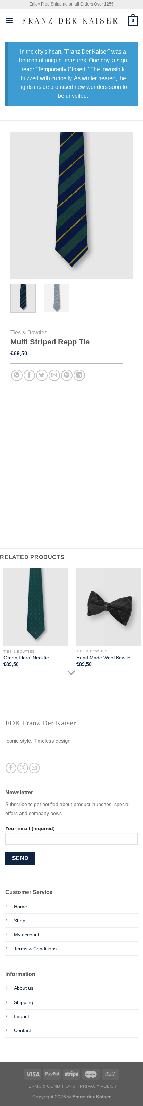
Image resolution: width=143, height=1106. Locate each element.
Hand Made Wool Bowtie (103, 657)
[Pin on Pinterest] (67, 375)
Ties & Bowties (28, 332)
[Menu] (9, 20)
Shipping (23, 1002)
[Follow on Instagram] (22, 768)
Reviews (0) (24, 456)
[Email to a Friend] (54, 375)
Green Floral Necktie (26, 657)
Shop (19, 920)
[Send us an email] (34, 768)
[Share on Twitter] (42, 375)
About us (23, 988)
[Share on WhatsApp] (17, 375)
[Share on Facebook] (29, 375)
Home (20, 906)
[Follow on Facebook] (11, 768)
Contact (22, 1030)
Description (26, 428)
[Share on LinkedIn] (79, 375)
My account (26, 934)
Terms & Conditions (35, 948)
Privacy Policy (98, 1086)
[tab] (71, 429)
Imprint (21, 1016)
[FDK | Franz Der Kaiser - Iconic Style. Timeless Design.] (71, 21)
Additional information (41, 442)
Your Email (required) (30, 828)
